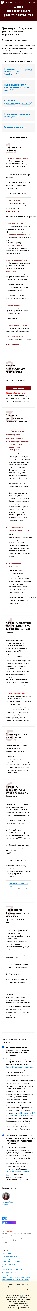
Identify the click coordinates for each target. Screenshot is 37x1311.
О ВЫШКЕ (5, 1250)
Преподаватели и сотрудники (11, 1261)
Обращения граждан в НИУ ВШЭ (12, 1269)
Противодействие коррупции (11, 1275)
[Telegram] (6, 1218)
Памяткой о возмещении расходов (19, 1067)
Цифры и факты (6, 1253)
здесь (13, 1294)
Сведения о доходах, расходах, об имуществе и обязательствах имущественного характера (16, 1278)
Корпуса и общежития (8, 1264)
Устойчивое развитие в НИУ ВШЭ (12, 1259)
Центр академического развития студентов (18, 10)
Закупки (4, 1267)
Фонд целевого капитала (9, 1272)
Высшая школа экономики (13, 2)
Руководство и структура (9, 1256)
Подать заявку (18, 387)
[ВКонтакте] (3, 1218)
